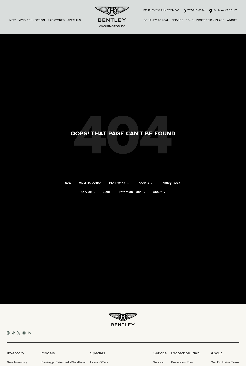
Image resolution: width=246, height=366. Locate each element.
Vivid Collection (31, 20)
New (12, 20)
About (232, 20)
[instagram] (8, 332)
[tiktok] (13, 332)
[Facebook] (24, 332)
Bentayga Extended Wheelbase (63, 362)
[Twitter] (18, 332)
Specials (74, 20)
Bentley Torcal (156, 20)
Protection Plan (182, 362)
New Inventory (17, 362)
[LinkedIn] (29, 332)
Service (177, 20)
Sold (190, 20)
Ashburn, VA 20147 (225, 10)
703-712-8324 (196, 10)
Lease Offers (99, 362)
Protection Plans (210, 20)
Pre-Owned (56, 20)
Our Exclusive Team (225, 362)
